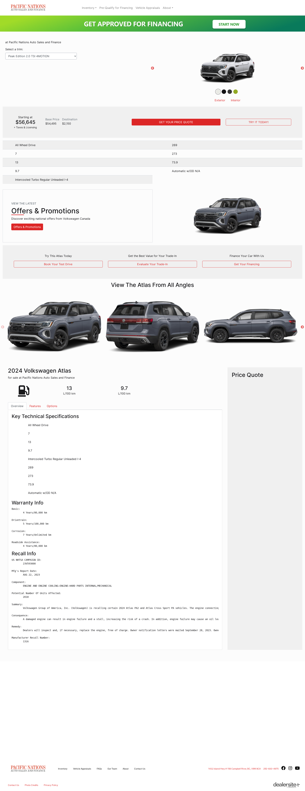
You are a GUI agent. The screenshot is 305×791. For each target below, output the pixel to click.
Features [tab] (35, 406)
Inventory (88, 8)
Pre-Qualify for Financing (116, 8)
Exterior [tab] (220, 100)
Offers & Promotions (27, 227)
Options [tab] (52, 406)
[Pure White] (218, 91)
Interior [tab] (235, 100)
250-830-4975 (271, 768)
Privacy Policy (51, 785)
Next (302, 68)
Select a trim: (14, 49)
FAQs (99, 768)
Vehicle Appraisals (148, 8)
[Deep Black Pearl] (224, 91)
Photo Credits (31, 785)
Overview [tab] (17, 406)
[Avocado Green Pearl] (235, 91)
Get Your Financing (246, 264)
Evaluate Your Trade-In (152, 264)
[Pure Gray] (230, 91)
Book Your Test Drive (58, 264)
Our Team (112, 768)
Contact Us (139, 768)
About (167, 8)
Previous (152, 68)
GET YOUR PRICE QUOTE (176, 122)
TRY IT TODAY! (258, 122)
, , (234, 768)
